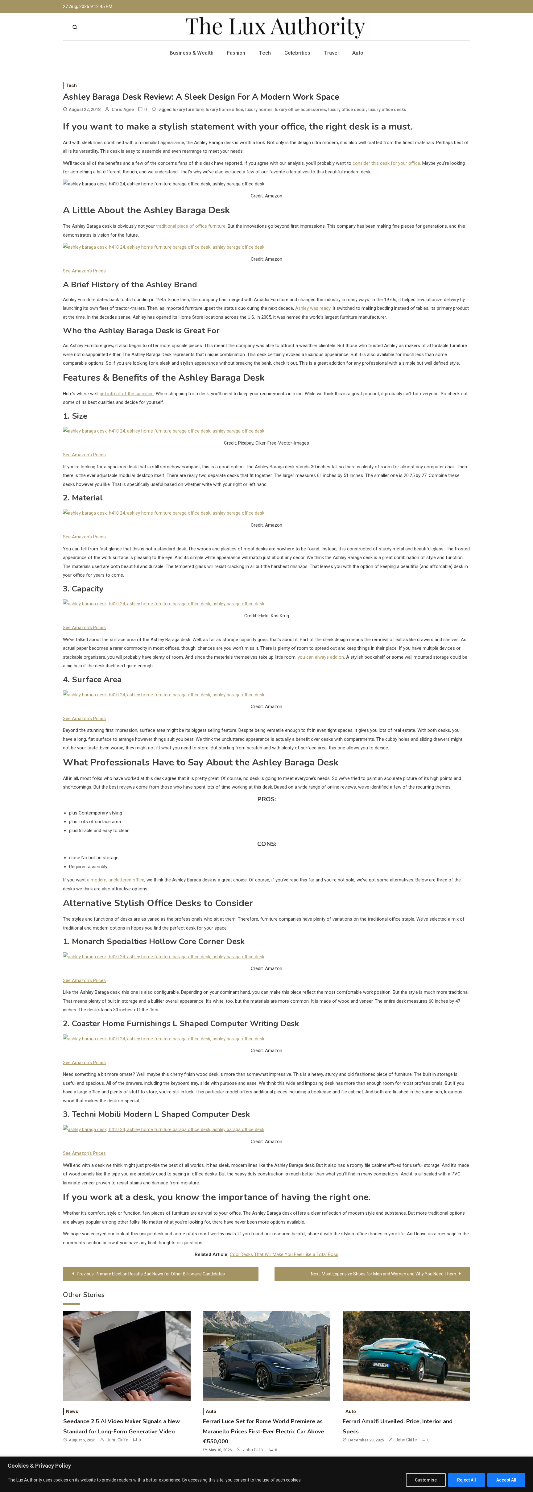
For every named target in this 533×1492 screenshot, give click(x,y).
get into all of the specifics (127, 393)
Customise (426, 1479)
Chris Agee (123, 109)
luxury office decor (347, 109)
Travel (331, 53)
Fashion (236, 53)
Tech (265, 53)
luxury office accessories (300, 109)
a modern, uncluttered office (115, 880)
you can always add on (321, 657)
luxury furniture (188, 109)
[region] (266, 1474)
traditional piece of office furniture (190, 226)
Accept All (506, 1479)
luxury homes (259, 109)
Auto (357, 53)
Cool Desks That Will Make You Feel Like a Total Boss (284, 1254)
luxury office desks (387, 109)
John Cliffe (117, 1439)
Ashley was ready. (312, 308)
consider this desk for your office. (387, 163)
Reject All (466, 1479)
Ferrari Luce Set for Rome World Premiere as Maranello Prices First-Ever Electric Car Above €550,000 (263, 1431)
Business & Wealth (191, 53)
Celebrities (297, 53)
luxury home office (224, 109)
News (72, 1411)
